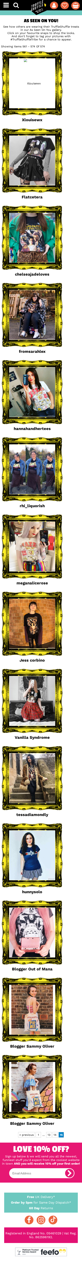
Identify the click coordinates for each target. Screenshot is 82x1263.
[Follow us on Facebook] (29, 1220)
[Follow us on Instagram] (41, 1220)
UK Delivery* (41, 1197)
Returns (41, 1208)
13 (49, 1134)
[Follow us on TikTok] (53, 1220)
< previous (26, 1134)
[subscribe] (69, 1173)
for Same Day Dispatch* (41, 1202)
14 (55, 1134)
